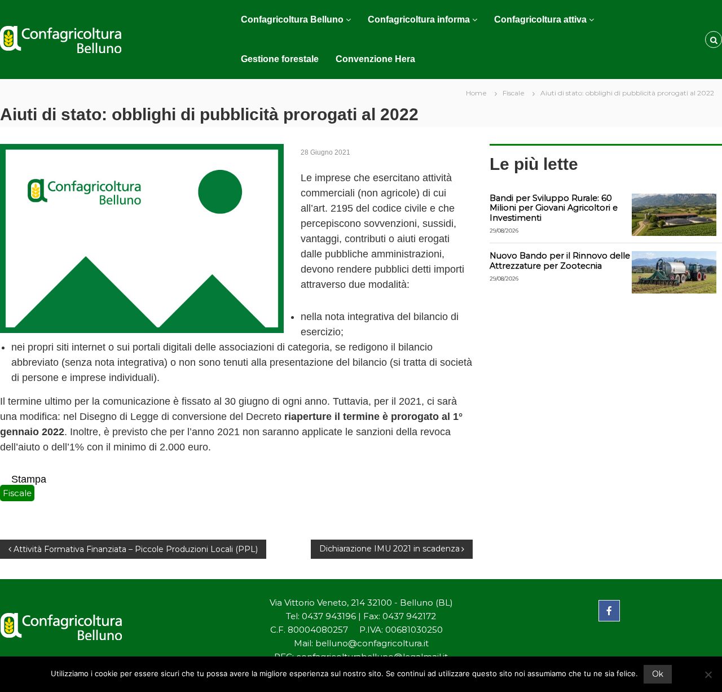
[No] (708, 674)
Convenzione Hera (375, 59)
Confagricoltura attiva (540, 19)
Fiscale (514, 93)
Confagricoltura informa (419, 19)
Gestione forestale (280, 59)
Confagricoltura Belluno (292, 19)
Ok (657, 674)
